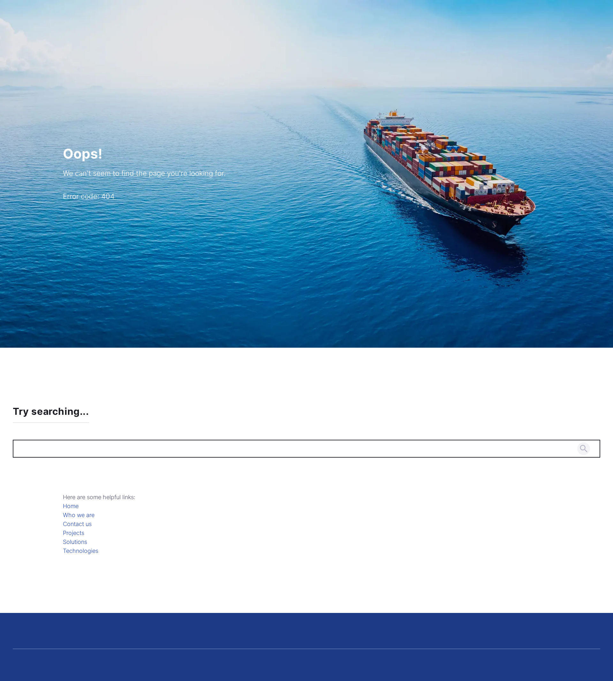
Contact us (77, 524)
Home (71, 506)
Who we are (79, 515)
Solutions (75, 541)
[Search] (583, 448)
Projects (73, 533)
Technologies (80, 550)
